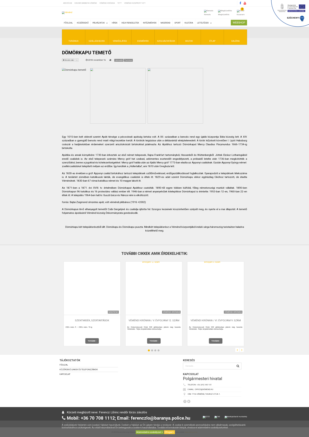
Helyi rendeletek (130, 23)
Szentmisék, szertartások (92, 320)
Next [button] (242, 350)
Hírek (114, 23)
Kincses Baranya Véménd (86, 3)
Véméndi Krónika (107, 3)
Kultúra (189, 23)
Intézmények (150, 23)
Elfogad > (169, 432)
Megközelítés (223, 14)
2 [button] (152, 350)
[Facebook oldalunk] (240, 3)
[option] (92, 303)
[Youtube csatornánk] (244, 3)
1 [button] (149, 350)
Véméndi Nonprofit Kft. (135, 3)
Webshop (239, 22)
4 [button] (158, 350)
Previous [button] (237, 350)
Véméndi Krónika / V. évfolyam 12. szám (154, 320)
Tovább (92, 341)
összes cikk (69, 60)
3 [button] (155, 350)
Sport (177, 23)
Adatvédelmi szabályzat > (149, 432)
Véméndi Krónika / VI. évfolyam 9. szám (216, 320)
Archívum (67, 3)
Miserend (165, 23)
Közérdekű (83, 23)
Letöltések (203, 23)
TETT (119, 3)
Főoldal (68, 23)
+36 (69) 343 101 (204, 385)
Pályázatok (99, 23)
